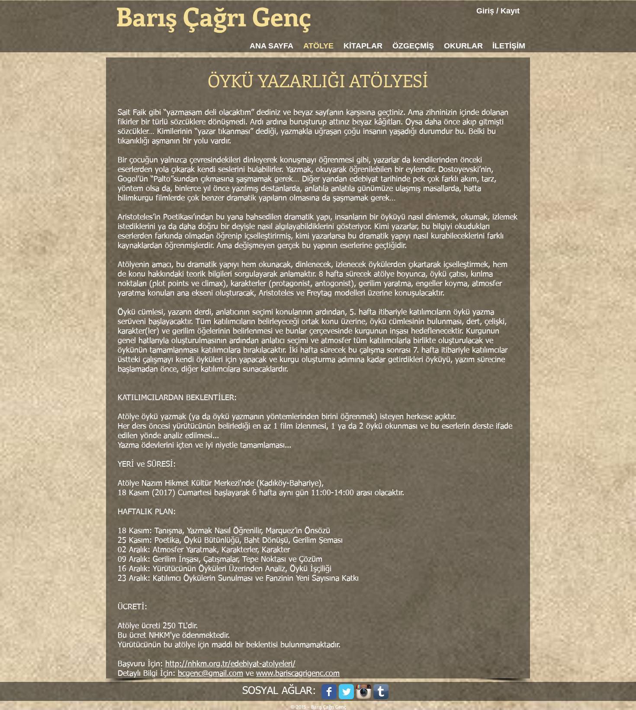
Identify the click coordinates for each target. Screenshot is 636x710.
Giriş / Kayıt (498, 10)
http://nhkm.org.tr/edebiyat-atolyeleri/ (230, 664)
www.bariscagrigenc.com (298, 674)
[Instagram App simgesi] (363, 691)
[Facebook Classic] (329, 691)
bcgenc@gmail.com (210, 674)
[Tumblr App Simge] (381, 691)
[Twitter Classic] (346, 691)
